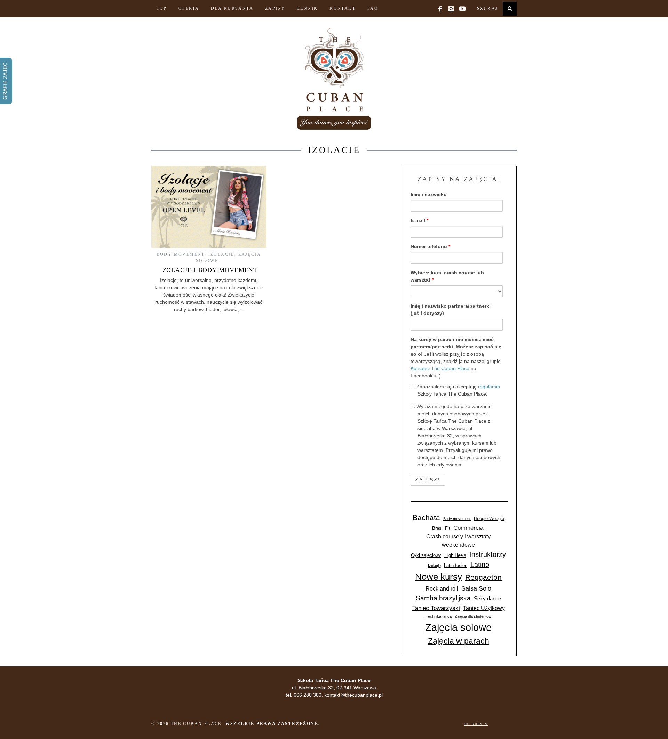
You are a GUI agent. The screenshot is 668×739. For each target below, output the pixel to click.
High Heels (455, 555)
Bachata (426, 517)
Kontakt (342, 8)
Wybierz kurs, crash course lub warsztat (447, 276)
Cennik (307, 8)
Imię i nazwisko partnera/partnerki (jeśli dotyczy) (451, 309)
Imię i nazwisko (429, 194)
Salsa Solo (476, 588)
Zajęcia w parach (458, 640)
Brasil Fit (441, 528)
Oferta (188, 8)
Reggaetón (483, 577)
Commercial (469, 527)
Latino (479, 564)
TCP (162, 8)
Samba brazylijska (443, 598)
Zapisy (275, 8)
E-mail (419, 220)
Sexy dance (487, 598)
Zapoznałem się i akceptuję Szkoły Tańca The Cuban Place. (457, 390)
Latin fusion (455, 565)
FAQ (372, 8)
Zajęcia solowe (458, 627)
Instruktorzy (487, 554)
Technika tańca (439, 616)
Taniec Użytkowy (484, 608)
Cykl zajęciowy (426, 555)
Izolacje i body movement (209, 270)
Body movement (181, 254)
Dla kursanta (232, 8)
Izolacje (221, 254)
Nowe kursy (438, 576)
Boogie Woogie (489, 518)
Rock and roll (442, 588)
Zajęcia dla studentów (473, 616)
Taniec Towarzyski (436, 607)
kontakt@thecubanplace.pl (353, 695)
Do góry (474, 724)
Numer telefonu (430, 246)
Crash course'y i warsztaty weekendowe (458, 540)
